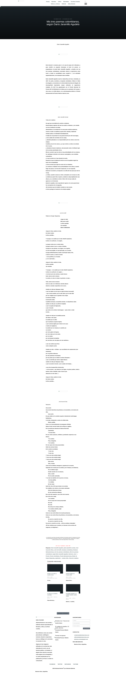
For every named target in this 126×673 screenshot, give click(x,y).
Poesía (48, 1)
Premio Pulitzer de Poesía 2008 (70, 574)
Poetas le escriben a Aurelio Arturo (52, 574)
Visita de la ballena (73, 558)
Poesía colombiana (54, 556)
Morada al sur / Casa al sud (62, 621)
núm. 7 (75, 554)
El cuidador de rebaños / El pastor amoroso (62, 627)
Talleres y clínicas (55, 3)
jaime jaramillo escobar (69, 547)
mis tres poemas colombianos (61, 552)
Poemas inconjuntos (60, 635)
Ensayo (67, 599)
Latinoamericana (50, 578)
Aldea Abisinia (71, 3)
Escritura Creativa (75, 1)
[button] (85, 1)
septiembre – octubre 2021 (61, 558)
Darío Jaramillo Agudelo (57, 547)
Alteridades (66, 1)
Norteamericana (69, 578)
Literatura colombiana (67, 549)
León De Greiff (57, 549)
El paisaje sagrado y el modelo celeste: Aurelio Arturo (71, 595)
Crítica (59, 1)
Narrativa (53, 1)
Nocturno (71, 554)
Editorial (64, 3)
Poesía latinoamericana (66, 556)
